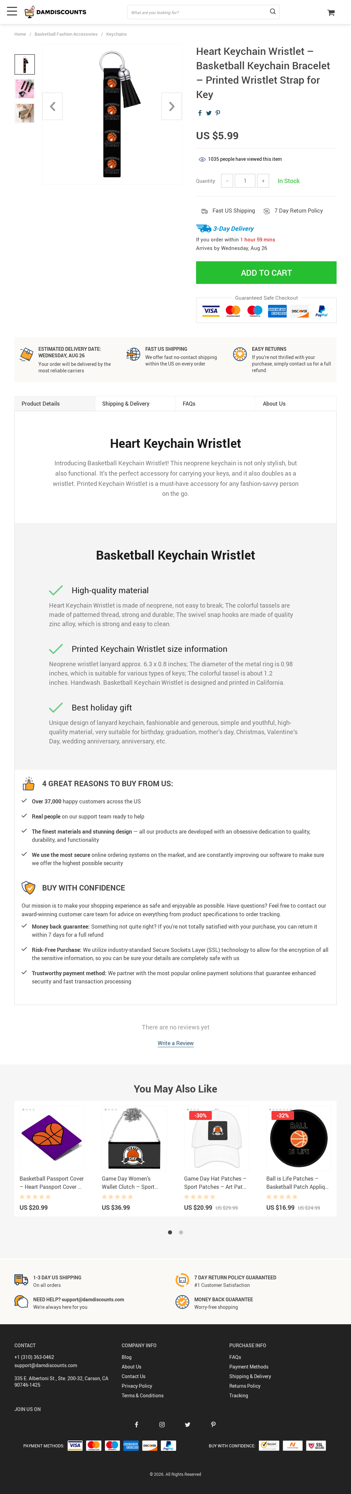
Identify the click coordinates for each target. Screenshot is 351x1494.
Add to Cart (266, 272)
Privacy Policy (137, 1386)
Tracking (238, 1395)
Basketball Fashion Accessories (66, 34)
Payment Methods (248, 1366)
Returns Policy (245, 1386)
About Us (131, 1366)
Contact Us (133, 1376)
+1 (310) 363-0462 (34, 1357)
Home (20, 34)
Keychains (116, 34)
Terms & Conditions (143, 1395)
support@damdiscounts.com (45, 1365)
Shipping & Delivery (250, 1376)
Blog (127, 1357)
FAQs (235, 1357)
